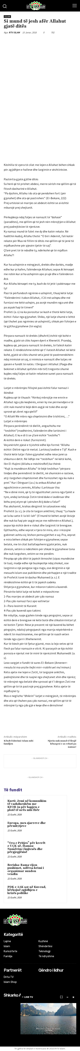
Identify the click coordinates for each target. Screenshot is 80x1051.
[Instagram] (46, 977)
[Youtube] (55, 977)
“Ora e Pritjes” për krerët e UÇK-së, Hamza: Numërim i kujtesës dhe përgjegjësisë (26, 847)
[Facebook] (19, 41)
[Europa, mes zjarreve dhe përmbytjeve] (56, 828)
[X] (27, 41)
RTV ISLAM (14, 32)
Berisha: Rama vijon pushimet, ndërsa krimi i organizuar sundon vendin (25, 869)
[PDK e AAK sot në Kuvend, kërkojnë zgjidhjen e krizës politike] (56, 892)
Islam (7, 16)
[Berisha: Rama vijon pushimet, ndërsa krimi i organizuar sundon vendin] (56, 870)
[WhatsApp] (45, 41)
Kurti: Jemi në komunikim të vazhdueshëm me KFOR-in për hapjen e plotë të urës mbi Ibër (26, 805)
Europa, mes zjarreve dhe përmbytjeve (26, 824)
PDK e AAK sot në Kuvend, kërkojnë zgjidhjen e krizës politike (26, 890)
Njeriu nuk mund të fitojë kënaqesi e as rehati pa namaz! (62, 743)
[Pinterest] (36, 41)
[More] (53, 41)
